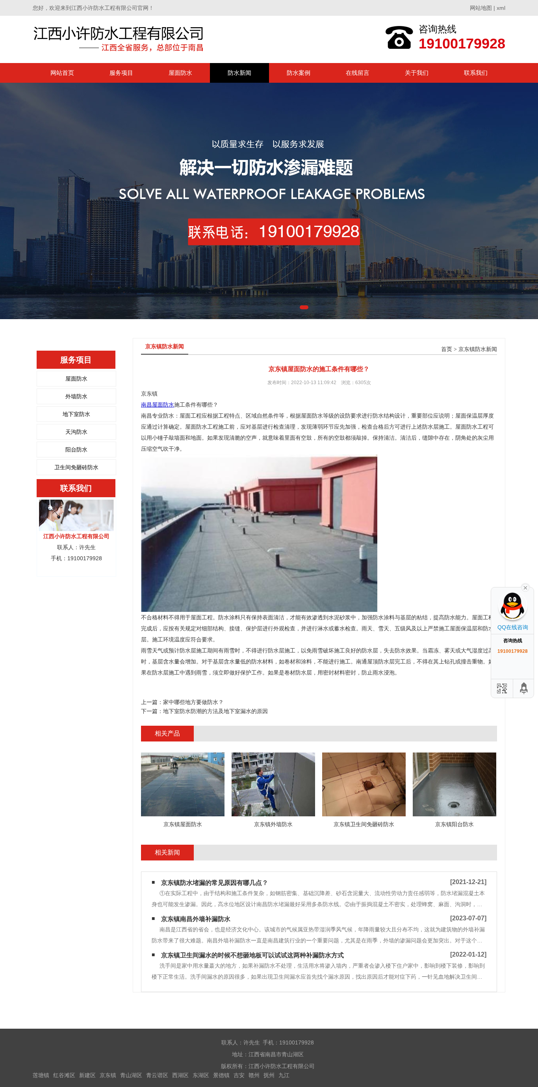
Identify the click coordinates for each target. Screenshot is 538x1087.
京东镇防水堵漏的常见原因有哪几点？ (214, 882)
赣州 (254, 1075)
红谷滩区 (64, 1075)
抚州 (269, 1075)
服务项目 (121, 72)
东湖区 (201, 1075)
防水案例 (298, 72)
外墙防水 (76, 396)
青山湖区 (131, 1075)
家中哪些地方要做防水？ (193, 702)
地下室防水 (76, 414)
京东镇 (108, 1075)
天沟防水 (76, 432)
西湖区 (180, 1075)
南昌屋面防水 (157, 404)
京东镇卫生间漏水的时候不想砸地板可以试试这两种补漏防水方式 (252, 955)
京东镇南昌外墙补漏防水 (195, 919)
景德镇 (221, 1075)
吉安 (239, 1075)
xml (501, 8)
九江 (283, 1075)
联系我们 (476, 72)
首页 (446, 349)
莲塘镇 (41, 1075)
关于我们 (417, 72)
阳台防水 (76, 449)
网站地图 (481, 8)
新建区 (87, 1075)
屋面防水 (180, 72)
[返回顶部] (524, 688)
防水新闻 (239, 72)
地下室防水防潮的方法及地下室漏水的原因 (215, 711)
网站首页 (62, 72)
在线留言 (357, 72)
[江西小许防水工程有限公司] (120, 39)
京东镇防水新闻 (477, 349)
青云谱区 (157, 1075)
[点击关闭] (525, 587)
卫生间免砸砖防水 (76, 467)
